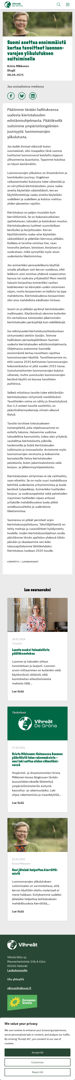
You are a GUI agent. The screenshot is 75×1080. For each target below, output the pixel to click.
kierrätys (13, 561)
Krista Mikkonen (18, 66)
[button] (58, 4)
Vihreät (20, 4)
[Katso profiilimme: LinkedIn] (32, 96)
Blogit (11, 70)
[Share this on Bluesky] (21, 96)
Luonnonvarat (29, 561)
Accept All (37, 1052)
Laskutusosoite (17, 970)
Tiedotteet (19, 712)
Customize (37, 1062)
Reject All (37, 1072)
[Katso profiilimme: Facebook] (11, 96)
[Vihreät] (22, 944)
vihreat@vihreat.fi (19, 988)
